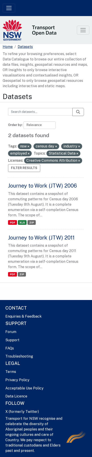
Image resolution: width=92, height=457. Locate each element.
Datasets (25, 47)
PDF (12, 222)
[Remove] (28, 146)
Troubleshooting (19, 356)
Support (12, 340)
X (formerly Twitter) (22, 411)
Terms (10, 372)
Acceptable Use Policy (24, 388)
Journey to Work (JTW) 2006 (42, 185)
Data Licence (16, 396)
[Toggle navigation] (9, 8)
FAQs (9, 348)
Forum (10, 332)
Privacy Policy (17, 380)
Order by (15, 125)
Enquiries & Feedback (23, 316)
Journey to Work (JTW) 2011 (41, 237)
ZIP (31, 222)
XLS (22, 222)
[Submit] (78, 112)
